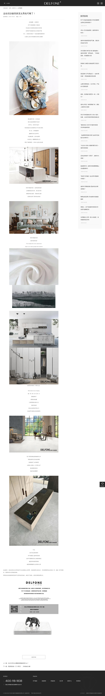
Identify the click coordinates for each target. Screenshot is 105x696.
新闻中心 (14, 8)
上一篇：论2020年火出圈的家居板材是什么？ (15, 663)
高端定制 (53, 681)
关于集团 (35, 681)
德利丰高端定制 (90, 693)
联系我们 (78, 681)
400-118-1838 (13, 681)
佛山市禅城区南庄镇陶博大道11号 (13, 684)
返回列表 (34, 657)
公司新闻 (20, 8)
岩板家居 (44, 681)
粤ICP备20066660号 (36, 693)
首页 (10, 8)
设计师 (61, 681)
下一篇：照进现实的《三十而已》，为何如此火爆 (16, 666)
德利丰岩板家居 (98, 693)
